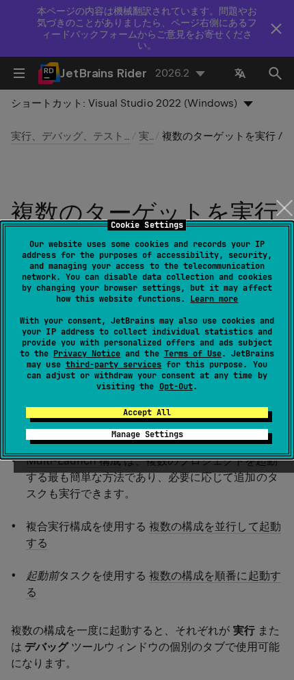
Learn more (214, 298)
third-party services (113, 364)
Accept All (147, 412)
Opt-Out (176, 386)
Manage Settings (147, 434)
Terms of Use (193, 353)
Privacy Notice (86, 353)
